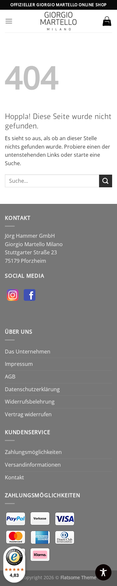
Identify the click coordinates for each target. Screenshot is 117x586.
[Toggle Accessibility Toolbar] (103, 572)
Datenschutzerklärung (32, 389)
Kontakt (14, 477)
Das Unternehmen (27, 351)
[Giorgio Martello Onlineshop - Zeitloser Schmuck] (58, 21)
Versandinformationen (33, 464)
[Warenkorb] (107, 21)
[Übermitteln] (105, 181)
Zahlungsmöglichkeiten (33, 452)
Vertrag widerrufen (28, 414)
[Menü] (9, 21)
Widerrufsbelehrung (30, 401)
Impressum (19, 363)
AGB (10, 376)
